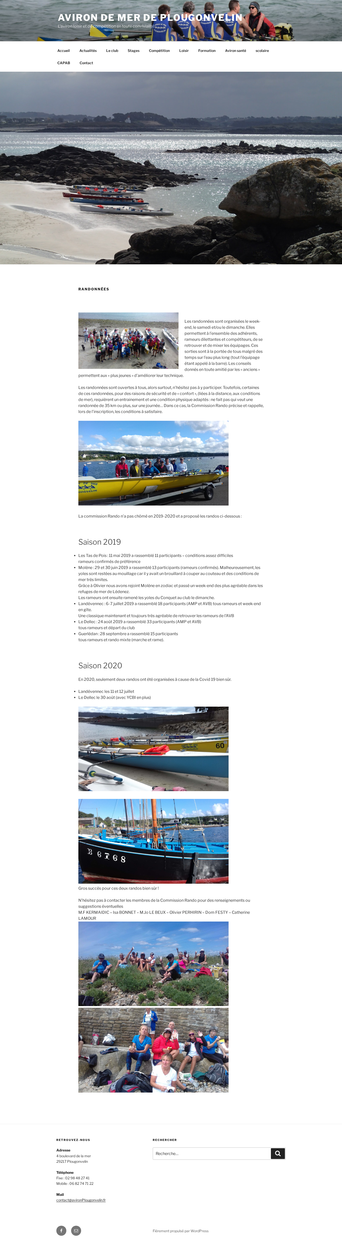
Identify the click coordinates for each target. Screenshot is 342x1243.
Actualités (88, 50)
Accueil (63, 50)
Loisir (184, 50)
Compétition (159, 50)
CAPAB (63, 63)
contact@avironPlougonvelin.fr (81, 1200)
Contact (86, 63)
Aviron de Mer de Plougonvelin (150, 17)
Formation (207, 50)
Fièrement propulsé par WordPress (181, 1231)
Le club (112, 50)
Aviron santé (235, 50)
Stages (133, 50)
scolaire (262, 50)
